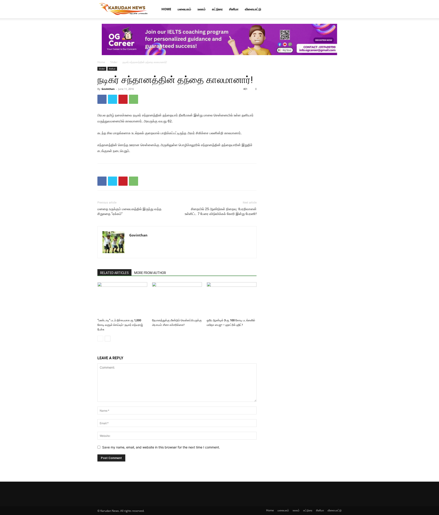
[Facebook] (102, 99)
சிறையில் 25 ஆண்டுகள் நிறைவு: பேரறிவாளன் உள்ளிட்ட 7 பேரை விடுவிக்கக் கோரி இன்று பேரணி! (221, 211)
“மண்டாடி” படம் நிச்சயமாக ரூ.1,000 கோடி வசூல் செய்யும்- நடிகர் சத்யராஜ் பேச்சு (120, 325)
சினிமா (233, 9)
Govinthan (108, 89)
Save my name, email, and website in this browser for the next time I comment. (161, 447)
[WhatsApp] (133, 99)
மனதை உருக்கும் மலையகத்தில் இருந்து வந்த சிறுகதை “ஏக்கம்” (129, 211)
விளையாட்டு (253, 9)
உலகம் (202, 9)
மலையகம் (184, 9)
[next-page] (107, 338)
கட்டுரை (217, 9)
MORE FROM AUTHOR (150, 273)
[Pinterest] (123, 99)
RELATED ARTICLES (114, 273)
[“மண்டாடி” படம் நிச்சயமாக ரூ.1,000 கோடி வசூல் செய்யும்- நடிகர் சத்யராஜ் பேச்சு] (122, 299)
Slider (114, 62)
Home (166, 9)
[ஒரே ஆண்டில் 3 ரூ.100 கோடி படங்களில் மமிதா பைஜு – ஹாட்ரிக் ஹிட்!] (232, 299)
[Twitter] (112, 99)
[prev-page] (100, 338)
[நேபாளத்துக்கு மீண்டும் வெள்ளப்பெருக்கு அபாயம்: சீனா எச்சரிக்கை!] (177, 299)
